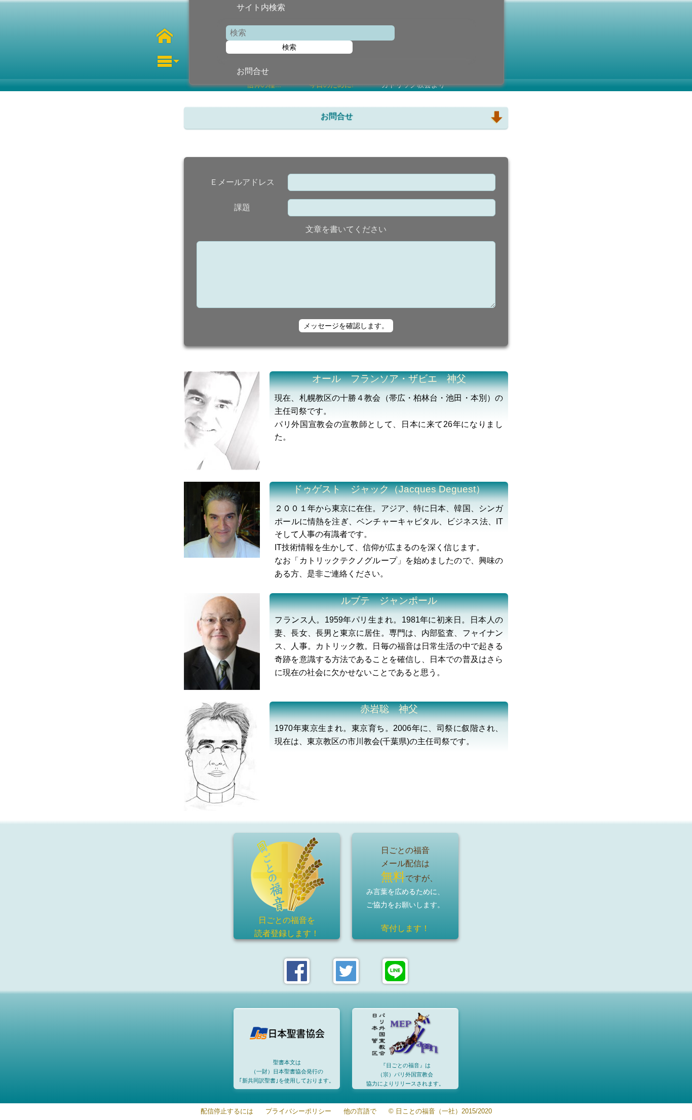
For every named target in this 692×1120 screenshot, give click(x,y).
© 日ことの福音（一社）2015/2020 (440, 1111)
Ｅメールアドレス (242, 182)
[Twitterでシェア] (346, 971)
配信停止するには (227, 1111)
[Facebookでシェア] (297, 971)
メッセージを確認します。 (346, 326)
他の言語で (359, 1111)
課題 (242, 207)
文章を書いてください (346, 229)
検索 (289, 47)
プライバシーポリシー (298, 1111)
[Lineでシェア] (395, 971)
